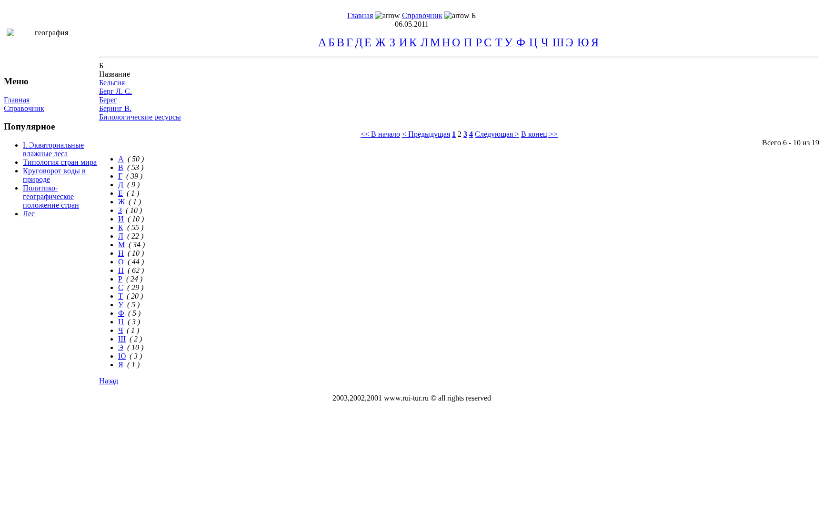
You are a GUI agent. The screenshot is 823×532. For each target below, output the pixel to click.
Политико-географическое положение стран (51, 196)
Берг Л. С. (115, 91)
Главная (360, 15)
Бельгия (112, 83)
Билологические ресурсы (140, 117)
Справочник (422, 15)
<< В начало (380, 134)
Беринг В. (115, 108)
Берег (108, 100)
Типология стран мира (60, 162)
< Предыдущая (426, 134)
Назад (108, 381)
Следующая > (497, 134)
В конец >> (539, 134)
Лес (29, 214)
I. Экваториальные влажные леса (53, 149)
